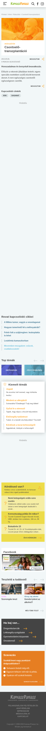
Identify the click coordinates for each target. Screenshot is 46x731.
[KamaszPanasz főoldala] (20, 3)
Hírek (10, 14)
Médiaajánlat (23, 714)
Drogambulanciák (11, 628)
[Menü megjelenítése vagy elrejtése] (5, 3)
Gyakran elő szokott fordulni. (19, 675)
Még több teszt (32, 611)
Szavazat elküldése (31, 681)
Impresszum (23, 711)
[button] (37, 4)
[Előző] (35, 361)
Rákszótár (16, 14)
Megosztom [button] (34, 59)
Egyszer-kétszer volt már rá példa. (22, 672)
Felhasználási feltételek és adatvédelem (23, 707)
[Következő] (41, 361)
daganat (15, 95)
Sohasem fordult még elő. (18, 668)
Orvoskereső (9, 641)
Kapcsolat (23, 716)
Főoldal (4, 14)
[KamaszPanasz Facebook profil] (23, 562)
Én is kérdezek (30, 538)
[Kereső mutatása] (33, 4)
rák (5, 95)
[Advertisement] (23, 209)
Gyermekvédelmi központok (16, 637)
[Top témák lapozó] (23, 361)
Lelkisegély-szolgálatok (14, 632)
